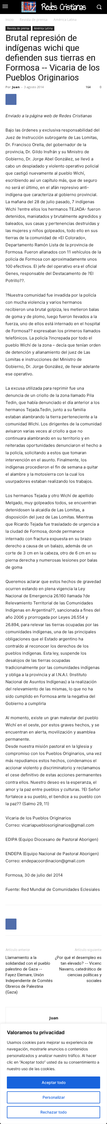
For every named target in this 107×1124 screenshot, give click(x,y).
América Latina (65, 19)
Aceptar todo (54, 1082)
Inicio (9, 19)
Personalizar (54, 1097)
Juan (16, 87)
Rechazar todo (53, 1112)
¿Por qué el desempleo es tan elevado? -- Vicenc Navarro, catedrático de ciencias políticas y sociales (78, 969)
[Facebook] (10, 99)
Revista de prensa (33, 19)
